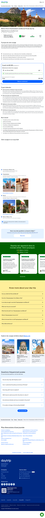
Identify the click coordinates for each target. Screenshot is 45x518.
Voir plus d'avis (22, 276)
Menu (41, 2)
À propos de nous (4, 471)
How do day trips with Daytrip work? (12, 379)
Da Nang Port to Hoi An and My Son (29, 433)
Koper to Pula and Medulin (27, 435)
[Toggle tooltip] (18, 65)
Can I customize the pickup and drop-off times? (15, 384)
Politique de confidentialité (21, 505)
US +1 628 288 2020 (25, 474)
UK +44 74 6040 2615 (25, 476)
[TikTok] (11, 484)
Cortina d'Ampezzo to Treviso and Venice (30, 430)
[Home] (4, 2)
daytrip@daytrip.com (25, 478)
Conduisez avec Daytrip (16, 452)
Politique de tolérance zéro (5, 506)
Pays (12, 5)
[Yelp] (14, 484)
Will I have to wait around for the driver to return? (15, 395)
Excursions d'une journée (5, 5)
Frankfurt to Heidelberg (5, 430)
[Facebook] (2, 484)
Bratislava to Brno (26, 444)
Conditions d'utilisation (5, 505)
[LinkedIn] (7, 484)
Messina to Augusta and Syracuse (7, 444)
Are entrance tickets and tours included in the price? (16, 400)
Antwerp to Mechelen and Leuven (7, 431)
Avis (40, 36)
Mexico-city (27, 336)
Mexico (15, 5)
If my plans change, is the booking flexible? (14, 405)
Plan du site (3, 477)
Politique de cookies (12, 505)
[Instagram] (4, 484)
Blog (2, 473)
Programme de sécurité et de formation (33, 505)
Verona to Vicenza (4, 442)
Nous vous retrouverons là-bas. (9, 171)
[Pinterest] (9, 484)
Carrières (3, 475)
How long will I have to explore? (11, 389)
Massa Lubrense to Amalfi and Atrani (29, 431)
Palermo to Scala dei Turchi (6, 438)
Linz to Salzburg (26, 438)
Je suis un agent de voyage (28, 452)
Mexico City (20, 5)
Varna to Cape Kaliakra (27, 442)
